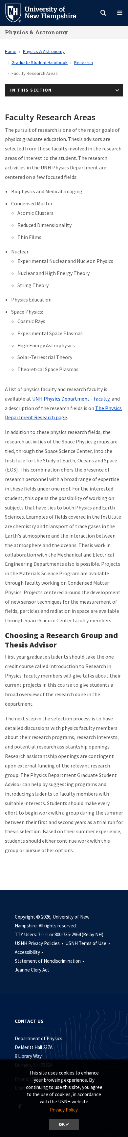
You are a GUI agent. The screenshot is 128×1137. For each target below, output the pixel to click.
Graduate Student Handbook (39, 62)
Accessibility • (30, 952)
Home (10, 51)
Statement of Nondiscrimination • (50, 961)
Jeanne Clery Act (32, 970)
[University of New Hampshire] (46, 12)
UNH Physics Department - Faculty (70, 398)
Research (83, 62)
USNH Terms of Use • (88, 943)
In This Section (31, 90)
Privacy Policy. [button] (64, 1110)
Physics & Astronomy (36, 32)
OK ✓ (64, 1124)
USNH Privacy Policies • (39, 943)
